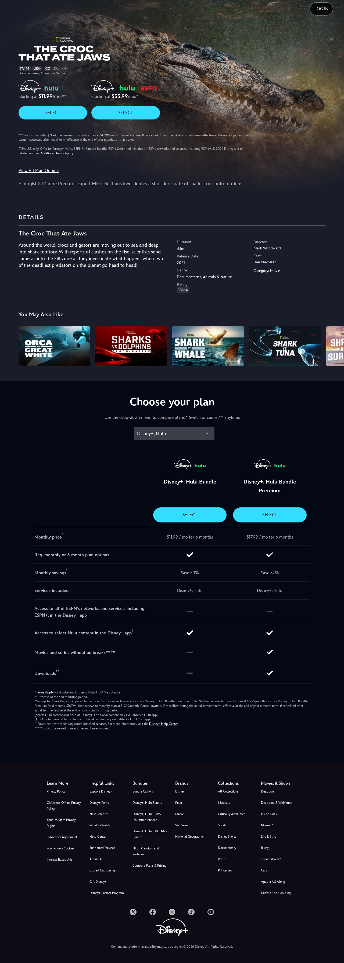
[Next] (333, 345)
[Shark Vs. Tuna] (285, 346)
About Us (95, 859)
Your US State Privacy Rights (61, 823)
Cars (264, 870)
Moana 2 (267, 825)
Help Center (97, 836)
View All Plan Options (39, 170)
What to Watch (99, 825)
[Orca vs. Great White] (54, 346)
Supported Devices (102, 848)
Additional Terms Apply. (57, 153)
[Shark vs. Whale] (208, 346)
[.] (133, 912)
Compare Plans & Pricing (149, 865)
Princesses (225, 870)
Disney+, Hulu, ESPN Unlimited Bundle (146, 817)
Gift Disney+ (97, 882)
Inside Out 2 (269, 814)
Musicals (224, 803)
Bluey (264, 848)
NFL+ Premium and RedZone (145, 851)
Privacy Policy (56, 791)
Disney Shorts (227, 836)
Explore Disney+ (100, 791)
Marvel (180, 814)
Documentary (227, 848)
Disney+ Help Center (163, 724)
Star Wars (181, 825)
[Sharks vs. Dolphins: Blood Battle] (131, 346)
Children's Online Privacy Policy (64, 806)
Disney (179, 791)
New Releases (99, 814)
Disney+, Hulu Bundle (147, 803)
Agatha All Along (273, 882)
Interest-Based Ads (60, 860)
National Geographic (189, 836)
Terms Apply (44, 692)
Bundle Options (143, 791)
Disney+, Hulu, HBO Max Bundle (149, 834)
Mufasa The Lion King (276, 893)
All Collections (228, 791)
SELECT (52, 112)
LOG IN (321, 8)
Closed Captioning (102, 870)
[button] (107, 783)
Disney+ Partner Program (106, 893)
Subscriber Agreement (62, 837)
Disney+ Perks (99, 803)
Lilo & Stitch (269, 836)
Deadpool (268, 791)
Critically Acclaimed (232, 814)
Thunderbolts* (271, 859)
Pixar (178, 803)
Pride (221, 859)
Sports (222, 825)
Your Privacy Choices (60, 848)
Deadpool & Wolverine (276, 803)
